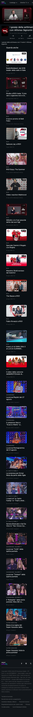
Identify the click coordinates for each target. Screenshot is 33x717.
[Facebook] (21, 663)
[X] (31, 663)
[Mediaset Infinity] (3, 2)
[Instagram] (26, 663)
